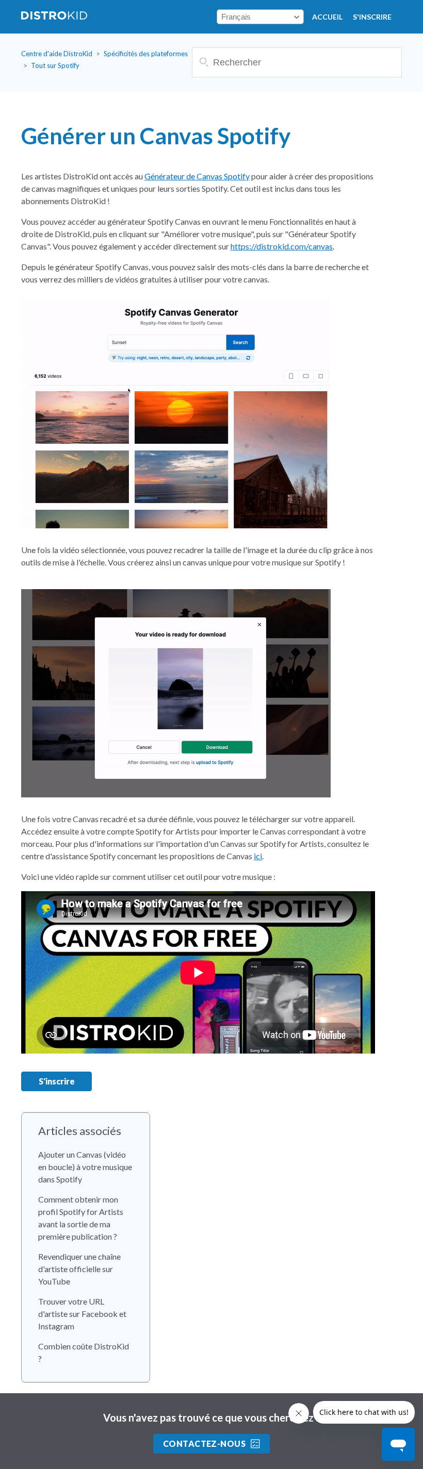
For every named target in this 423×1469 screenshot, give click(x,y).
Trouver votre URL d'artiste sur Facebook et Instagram (82, 1313)
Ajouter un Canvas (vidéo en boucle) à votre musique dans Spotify (85, 1166)
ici (258, 856)
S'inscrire (372, 16)
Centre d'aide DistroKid (56, 53)
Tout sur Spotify (55, 65)
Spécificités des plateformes (146, 53)
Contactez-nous (204, 1443)
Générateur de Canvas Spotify (197, 176)
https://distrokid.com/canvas (282, 246)
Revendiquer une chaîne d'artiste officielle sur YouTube (79, 1268)
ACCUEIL (327, 16)
